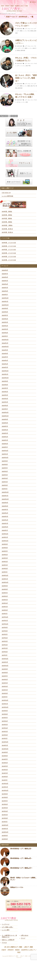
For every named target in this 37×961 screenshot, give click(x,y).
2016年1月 (4, 697)
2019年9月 (5, 544)
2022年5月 (5, 433)
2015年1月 (4, 738)
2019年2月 (5, 568)
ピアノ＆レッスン (29, 28)
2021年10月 (5, 457)
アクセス (4, 942)
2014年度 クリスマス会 (9, 260)
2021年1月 (4, 489)
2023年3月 (5, 402)
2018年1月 (4, 613)
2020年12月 (5, 492)
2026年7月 (5, 274)
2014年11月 (5, 745)
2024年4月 (5, 364)
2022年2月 (5, 443)
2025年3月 (5, 329)
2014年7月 (5, 759)
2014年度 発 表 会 (7, 229)
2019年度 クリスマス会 (9, 242)
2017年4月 (5, 645)
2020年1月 (5, 530)
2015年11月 (5, 704)
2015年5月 (5, 724)
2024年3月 (5, 367)
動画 (29, 86)
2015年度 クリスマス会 (9, 256)
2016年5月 (5, 683)
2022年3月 (5, 440)
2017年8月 (5, 631)
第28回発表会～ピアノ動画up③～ (21, 848)
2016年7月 (5, 676)
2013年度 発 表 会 (7, 232)
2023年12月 (5, 371)
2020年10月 (5, 499)
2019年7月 (5, 551)
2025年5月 (5, 322)
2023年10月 (5, 378)
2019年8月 (5, 547)
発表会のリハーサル (16, 887)
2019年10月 (5, 541)
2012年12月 (5, 825)
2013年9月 (5, 794)
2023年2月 (5, 405)
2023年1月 (5, 409)
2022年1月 (5, 447)
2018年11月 (5, 579)
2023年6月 (5, 391)
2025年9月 (5, 308)
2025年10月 (5, 305)
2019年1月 (4, 572)
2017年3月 (5, 648)
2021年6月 (5, 471)
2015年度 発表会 (7, 225)
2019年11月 (5, 537)
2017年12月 (5, 617)
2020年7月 (5, 509)
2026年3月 (5, 287)
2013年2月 (5, 818)
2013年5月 (5, 808)
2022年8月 (5, 423)
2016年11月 (5, 662)
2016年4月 (5, 686)
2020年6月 (5, 513)
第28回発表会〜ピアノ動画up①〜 (21, 868)
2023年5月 (5, 395)
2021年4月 (5, 478)
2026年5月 (5, 280)
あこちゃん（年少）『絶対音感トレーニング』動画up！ (26, 78)
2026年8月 (5, 270)
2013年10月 (5, 790)
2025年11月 (5, 301)
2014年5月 (5, 766)
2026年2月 (5, 291)
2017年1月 (4, 655)
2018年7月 (5, 593)
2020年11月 (5, 495)
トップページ (5, 924)
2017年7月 (5, 634)
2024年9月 (5, 350)
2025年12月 (5, 298)
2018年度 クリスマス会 (9, 246)
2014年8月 (5, 756)
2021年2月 (5, 485)
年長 (29, 65)
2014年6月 (5, 763)
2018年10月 (5, 582)
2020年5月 (5, 516)
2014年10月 (5, 749)
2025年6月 (5, 319)
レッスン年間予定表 (7, 196)
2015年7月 (5, 717)
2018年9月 (5, 586)
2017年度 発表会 (7, 218)
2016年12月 (5, 658)
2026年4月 (5, 284)
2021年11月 (5, 454)
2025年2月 (5, 332)
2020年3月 (5, 523)
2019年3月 (5, 565)
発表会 (32, 30)
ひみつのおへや (6, 192)
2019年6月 (5, 554)
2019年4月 (5, 561)
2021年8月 (5, 464)
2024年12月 (5, 339)
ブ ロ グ (23, 938)
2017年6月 (5, 638)
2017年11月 (5, 620)
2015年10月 (5, 707)
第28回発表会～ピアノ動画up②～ (21, 858)
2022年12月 (5, 412)
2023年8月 (5, 384)
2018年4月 (5, 603)
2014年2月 (5, 776)
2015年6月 (5, 721)
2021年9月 (5, 461)
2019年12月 (5, 534)
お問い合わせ (24, 935)
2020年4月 (5, 520)
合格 (34, 48)
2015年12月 (5, 700)
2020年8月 (5, 506)
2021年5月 (5, 475)
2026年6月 (5, 277)
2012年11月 (5, 828)
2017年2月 (5, 652)
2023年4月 (5, 398)
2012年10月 (5, 832)
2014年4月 (5, 769)
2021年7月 (5, 468)
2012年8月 (5, 839)
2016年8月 (5, 672)
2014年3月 (5, 773)
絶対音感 (23, 50)
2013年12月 (5, 783)
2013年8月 (5, 797)
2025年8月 (5, 312)
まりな (18, 102)
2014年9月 (5, 752)
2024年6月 (5, 360)
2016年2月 (5, 693)
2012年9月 (5, 835)
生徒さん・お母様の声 (8, 940)
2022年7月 (5, 426)
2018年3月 (5, 606)
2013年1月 (4, 821)
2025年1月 (5, 336)
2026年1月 (5, 294)
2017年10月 (5, 624)
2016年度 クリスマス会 (9, 253)
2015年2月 (5, 735)
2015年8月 (5, 714)
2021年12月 (5, 450)
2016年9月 (5, 669)
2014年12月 (5, 742)
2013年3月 (5, 815)
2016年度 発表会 (7, 222)
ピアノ (19, 48)
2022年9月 (5, 419)
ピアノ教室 (19, 30)
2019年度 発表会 (7, 211)
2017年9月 (5, 627)
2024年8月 (5, 353)
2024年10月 (5, 346)
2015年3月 (5, 731)
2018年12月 (5, 575)
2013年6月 (5, 804)
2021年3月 (5, 482)
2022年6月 (5, 430)
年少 (29, 30)
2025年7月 (5, 315)
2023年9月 (5, 381)
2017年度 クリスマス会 (9, 249)
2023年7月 (5, 388)
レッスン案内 (5, 930)
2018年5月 (5, 600)
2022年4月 (5, 437)
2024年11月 (5, 343)
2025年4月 (5, 326)
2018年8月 (5, 589)
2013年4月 (5, 811)
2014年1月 (4, 780)
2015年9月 (5, 710)
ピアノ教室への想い (7, 927)
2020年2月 (5, 527)
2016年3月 (5, 690)
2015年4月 (5, 728)
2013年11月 (5, 787)
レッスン (25, 30)
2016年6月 (5, 679)
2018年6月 (5, 596)
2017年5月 (5, 641)
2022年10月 (5, 416)
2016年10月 (5, 665)
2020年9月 (5, 502)
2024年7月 (5, 357)
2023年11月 (5, 374)
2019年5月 (5, 558)
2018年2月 (5, 610)
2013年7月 (5, 801)
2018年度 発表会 (7, 215)
